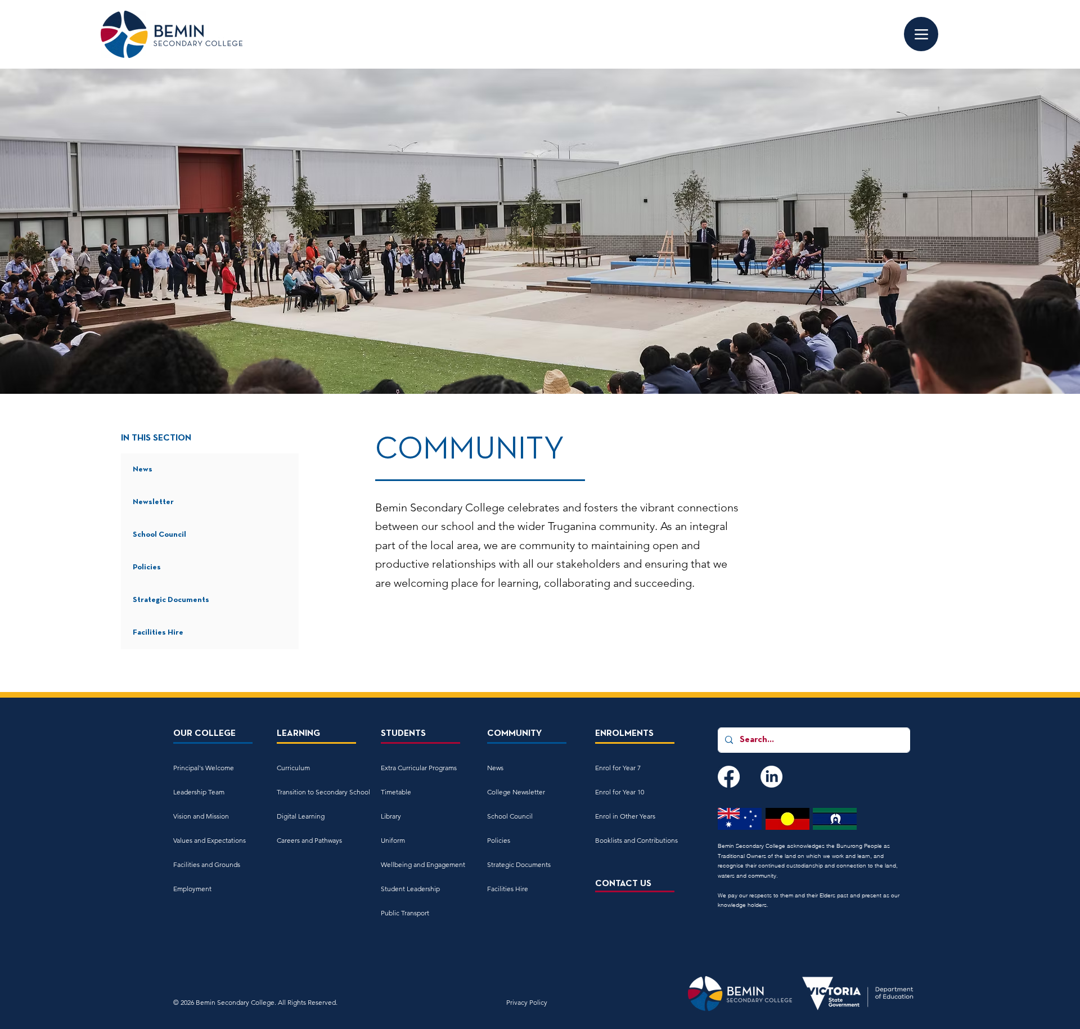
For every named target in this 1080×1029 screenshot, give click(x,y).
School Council (159, 534)
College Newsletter (516, 792)
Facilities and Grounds (206, 864)
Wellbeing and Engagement (420, 864)
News (142, 469)
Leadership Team (198, 792)
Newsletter (153, 502)
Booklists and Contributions (634, 840)
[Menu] (921, 34)
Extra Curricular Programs (419, 767)
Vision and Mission (201, 816)
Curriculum (293, 767)
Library (391, 816)
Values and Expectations (209, 840)
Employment (192, 888)
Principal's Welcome (203, 767)
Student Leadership (410, 888)
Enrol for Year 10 (619, 792)
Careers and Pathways (309, 840)
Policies (147, 567)
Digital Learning (301, 816)
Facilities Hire (158, 632)
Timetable (396, 792)
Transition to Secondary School (316, 792)
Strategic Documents (171, 600)
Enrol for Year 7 (618, 767)
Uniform (393, 840)
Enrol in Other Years (625, 816)
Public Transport (405, 913)
